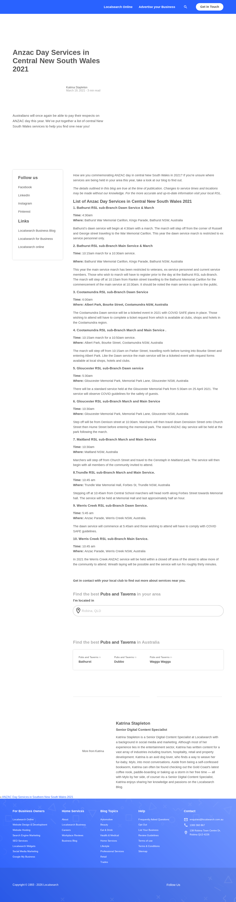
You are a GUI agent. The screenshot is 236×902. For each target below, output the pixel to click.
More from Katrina (93, 751)
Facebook (25, 187)
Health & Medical (109, 835)
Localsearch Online (118, 7)
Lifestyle (104, 846)
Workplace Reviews (72, 835)
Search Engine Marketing (26, 835)
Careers (66, 830)
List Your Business (148, 830)
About (65, 819)
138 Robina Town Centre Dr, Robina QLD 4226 (202, 832)
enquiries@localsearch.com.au (203, 819)
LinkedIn (24, 195)
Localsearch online (31, 247)
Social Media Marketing (25, 851)
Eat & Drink (106, 830)
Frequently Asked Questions (153, 819)
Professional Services (112, 851)
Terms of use (145, 840)
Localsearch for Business (35, 239)
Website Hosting (21, 830)
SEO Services (20, 840)
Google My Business (24, 856)
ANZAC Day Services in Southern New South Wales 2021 (37, 797)
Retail (103, 856)
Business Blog (69, 840)
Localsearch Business (74, 824)
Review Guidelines (148, 835)
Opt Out (142, 824)
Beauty (104, 824)
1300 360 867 (194, 825)
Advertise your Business (157, 7)
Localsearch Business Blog (36, 230)
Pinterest (24, 211)
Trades (104, 862)
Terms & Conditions (149, 846)
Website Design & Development (30, 824)
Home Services (108, 840)
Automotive (106, 819)
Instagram (25, 203)
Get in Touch (209, 7)
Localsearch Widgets (24, 846)
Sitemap (142, 851)
